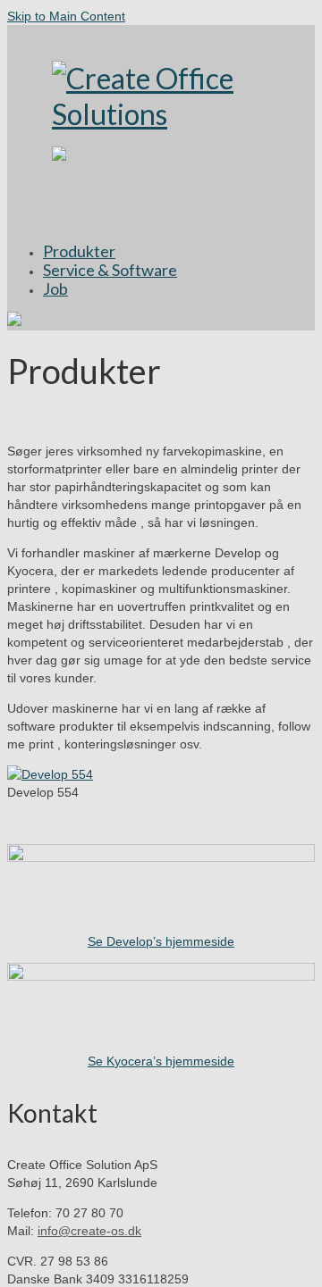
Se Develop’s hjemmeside (161, 941)
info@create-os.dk (89, 1231)
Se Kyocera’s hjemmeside (161, 1061)
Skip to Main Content (66, 16)
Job (55, 288)
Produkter (79, 251)
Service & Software (110, 270)
